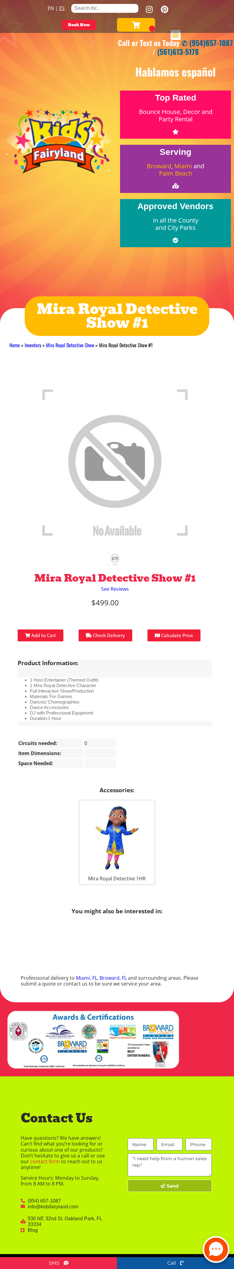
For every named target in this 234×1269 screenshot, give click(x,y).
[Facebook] (118, 9)
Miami (183, 166)
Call (172, 1263)
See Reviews (115, 589)
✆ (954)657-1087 (207, 42)
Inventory (33, 345)
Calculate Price (176, 635)
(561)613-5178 (178, 51)
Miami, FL (86, 978)
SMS (55, 1263)
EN (51, 8)
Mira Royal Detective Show (70, 345)
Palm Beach (175, 173)
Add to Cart (43, 635)
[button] (176, 35)
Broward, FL (113, 978)
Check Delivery (108, 635)
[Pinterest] (164, 9)
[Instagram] (149, 9)
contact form (45, 1161)
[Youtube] (134, 9)
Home (14, 345)
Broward (159, 166)
